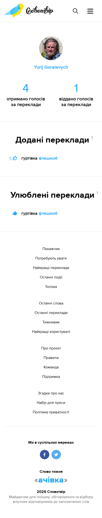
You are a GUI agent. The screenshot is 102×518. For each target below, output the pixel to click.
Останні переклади (51, 312)
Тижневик (51, 322)
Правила (51, 357)
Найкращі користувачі (51, 331)
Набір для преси (51, 402)
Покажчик (51, 248)
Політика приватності (51, 412)
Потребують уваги (51, 258)
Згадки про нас (51, 393)
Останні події (51, 277)
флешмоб (48, 158)
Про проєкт (51, 348)
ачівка (51, 480)
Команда (51, 367)
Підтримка (51, 376)
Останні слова (51, 303)
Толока (51, 286)
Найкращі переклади (51, 267)
